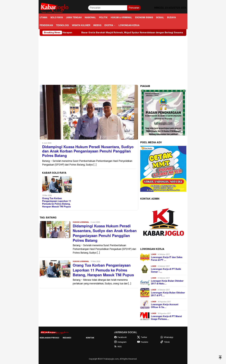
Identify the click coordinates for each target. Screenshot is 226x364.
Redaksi (67, 338)
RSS (120, 346)
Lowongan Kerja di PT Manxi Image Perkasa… (166, 317)
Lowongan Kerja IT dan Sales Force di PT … (166, 258)
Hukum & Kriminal (81, 222)
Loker (153, 254)
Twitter (144, 337)
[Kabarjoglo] (54, 7)
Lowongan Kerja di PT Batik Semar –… (166, 270)
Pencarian (134, 7)
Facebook (122, 337)
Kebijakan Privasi (49, 338)
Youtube (144, 342)
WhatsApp (168, 337)
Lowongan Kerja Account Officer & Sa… (164, 305)
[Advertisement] (113, 58)
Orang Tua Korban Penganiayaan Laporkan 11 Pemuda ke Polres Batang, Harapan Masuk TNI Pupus (56, 202)
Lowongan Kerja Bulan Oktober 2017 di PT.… (168, 294)
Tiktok (167, 342)
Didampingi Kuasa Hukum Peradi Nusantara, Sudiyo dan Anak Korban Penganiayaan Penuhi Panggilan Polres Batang (88, 151)
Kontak (90, 338)
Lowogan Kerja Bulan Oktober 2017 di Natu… (167, 282)
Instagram (122, 342)
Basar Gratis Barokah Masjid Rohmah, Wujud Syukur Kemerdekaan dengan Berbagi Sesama (115, 32)
